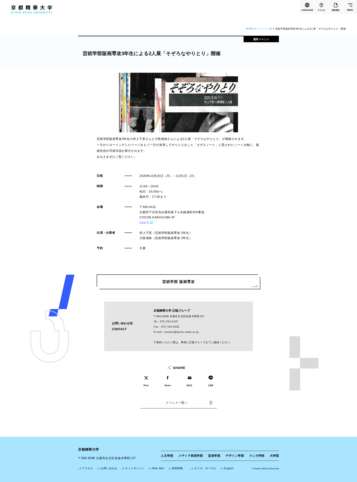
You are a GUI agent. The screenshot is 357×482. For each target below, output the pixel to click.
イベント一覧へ (177, 402)
